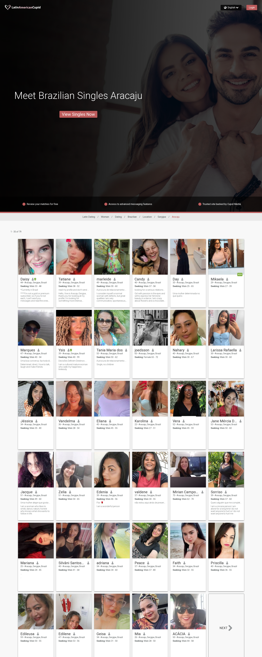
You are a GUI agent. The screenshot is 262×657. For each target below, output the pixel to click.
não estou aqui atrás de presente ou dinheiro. (150, 502)
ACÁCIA (179, 634)
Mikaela (217, 279)
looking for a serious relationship (150, 290)
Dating (118, 216)
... (21, 573)
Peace (140, 563)
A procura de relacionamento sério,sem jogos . (112, 290)
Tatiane (65, 279)
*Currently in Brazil (29, 290)
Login (252, 7)
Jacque (26, 492)
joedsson (142, 350)
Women (105, 216)
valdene (141, 492)
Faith (177, 563)
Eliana (102, 421)
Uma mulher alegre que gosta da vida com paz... (35, 502)
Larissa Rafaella (224, 350)
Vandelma (67, 421)
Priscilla (217, 563)
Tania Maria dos (110, 350)
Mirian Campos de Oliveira (186, 492)
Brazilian (132, 216)
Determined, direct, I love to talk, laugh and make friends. (35, 365)
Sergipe (162, 216)
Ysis (62, 350)
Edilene (65, 634)
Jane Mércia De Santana (224, 421)
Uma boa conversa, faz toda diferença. (35, 361)
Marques (27, 350)
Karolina (141, 421)
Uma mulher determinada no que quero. (186, 294)
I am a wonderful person (108, 506)
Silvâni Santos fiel (72, 563)
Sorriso (216, 492)
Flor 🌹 (100, 502)
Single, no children (105, 364)
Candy (140, 279)
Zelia (63, 492)
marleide (104, 279)
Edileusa (27, 634)
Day (176, 279)
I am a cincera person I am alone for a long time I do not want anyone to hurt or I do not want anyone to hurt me (225, 510)
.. (20, 577)
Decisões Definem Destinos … (72, 361)
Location (147, 216)
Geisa (101, 634)
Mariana (27, 563)
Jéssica (26, 421)
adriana (103, 563)
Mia (138, 634)
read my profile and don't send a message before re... (74, 290)
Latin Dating (88, 216)
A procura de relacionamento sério (112, 361)
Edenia (102, 492)
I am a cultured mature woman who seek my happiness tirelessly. (73, 367)
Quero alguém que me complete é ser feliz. (226, 502)
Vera (176, 421)
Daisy (24, 279)
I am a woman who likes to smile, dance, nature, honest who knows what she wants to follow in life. (35, 510)
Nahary (178, 350)
